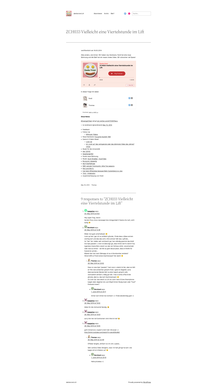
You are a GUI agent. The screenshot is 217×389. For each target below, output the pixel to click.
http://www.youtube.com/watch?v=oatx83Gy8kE (102, 332)
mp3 (96, 112)
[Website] (131, 98)
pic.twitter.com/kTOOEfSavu (107, 121)
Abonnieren (98, 13)
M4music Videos (92, 134)
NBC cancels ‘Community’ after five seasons (98, 166)
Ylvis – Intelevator (89, 173)
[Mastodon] (129, 98)
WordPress (147, 382)
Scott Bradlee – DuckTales (97, 159)
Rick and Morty (88, 168)
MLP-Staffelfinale (89, 164)
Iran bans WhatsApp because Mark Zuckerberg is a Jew (102, 171)
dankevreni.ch (79, 13)
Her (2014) (86, 151)
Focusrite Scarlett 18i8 (103, 137)
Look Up (89, 142)
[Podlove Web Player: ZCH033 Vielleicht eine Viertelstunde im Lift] (108, 74)
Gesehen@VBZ (88, 154)
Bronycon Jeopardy (90, 161)
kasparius (91, 211)
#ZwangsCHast (86, 121)
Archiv (106, 13)
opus (91, 112)
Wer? (112, 13)
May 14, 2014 (107, 125)
